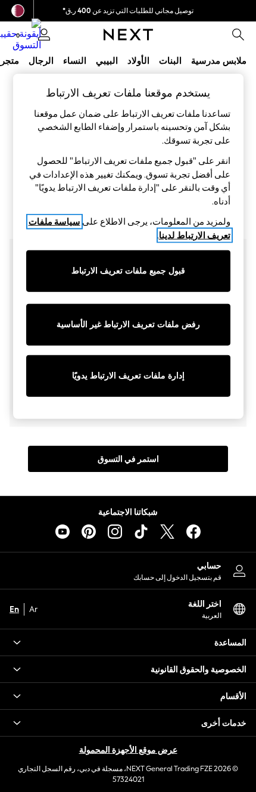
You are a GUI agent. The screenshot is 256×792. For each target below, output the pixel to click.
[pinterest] (89, 531)
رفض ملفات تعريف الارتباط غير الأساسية (128, 324)
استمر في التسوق (128, 459)
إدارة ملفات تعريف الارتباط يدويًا (128, 376)
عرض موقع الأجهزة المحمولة (128, 750)
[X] (167, 531)
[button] (128, 642)
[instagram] (115, 531)
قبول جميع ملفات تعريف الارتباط (128, 271)
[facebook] (193, 531)
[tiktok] (141, 531)
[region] (128, 246)
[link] (238, 34)
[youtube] (62, 531)
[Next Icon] (128, 35)
